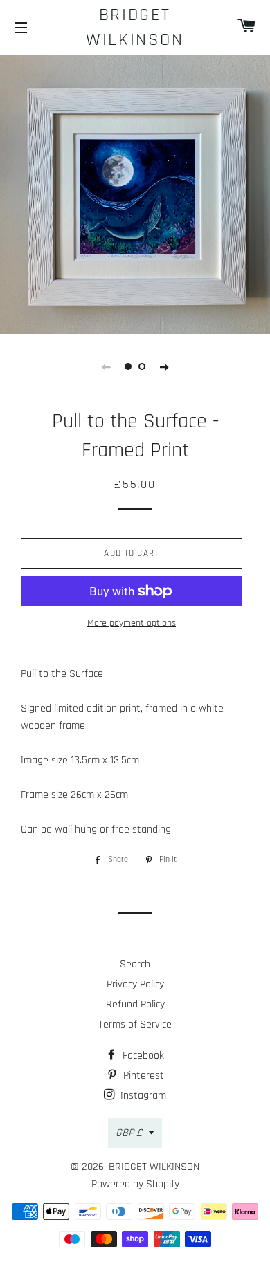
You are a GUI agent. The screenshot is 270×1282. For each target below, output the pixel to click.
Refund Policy (135, 1004)
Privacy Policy (135, 984)
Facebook (142, 1055)
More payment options (131, 623)
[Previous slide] (106, 366)
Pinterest (142, 1075)
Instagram (142, 1095)
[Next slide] (164, 366)
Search (135, 964)
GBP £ (129, 1133)
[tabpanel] (135, 193)
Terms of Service (135, 1024)
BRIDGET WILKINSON (134, 27)
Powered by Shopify (135, 1184)
